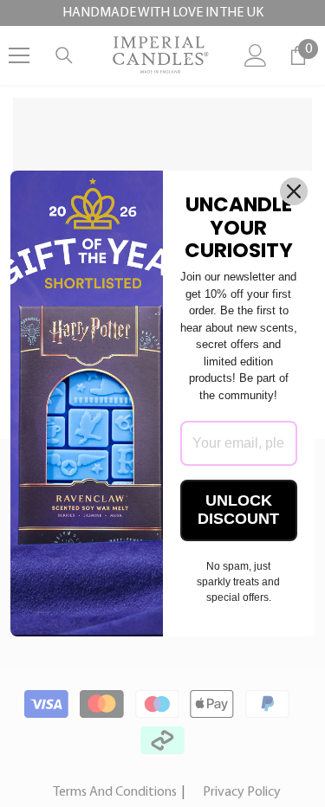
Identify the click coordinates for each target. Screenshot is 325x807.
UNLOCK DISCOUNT (238, 510)
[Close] (294, 191)
